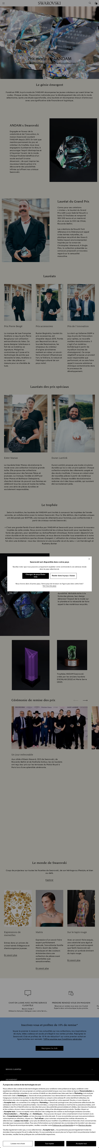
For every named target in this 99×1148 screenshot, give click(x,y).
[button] (89, 559)
